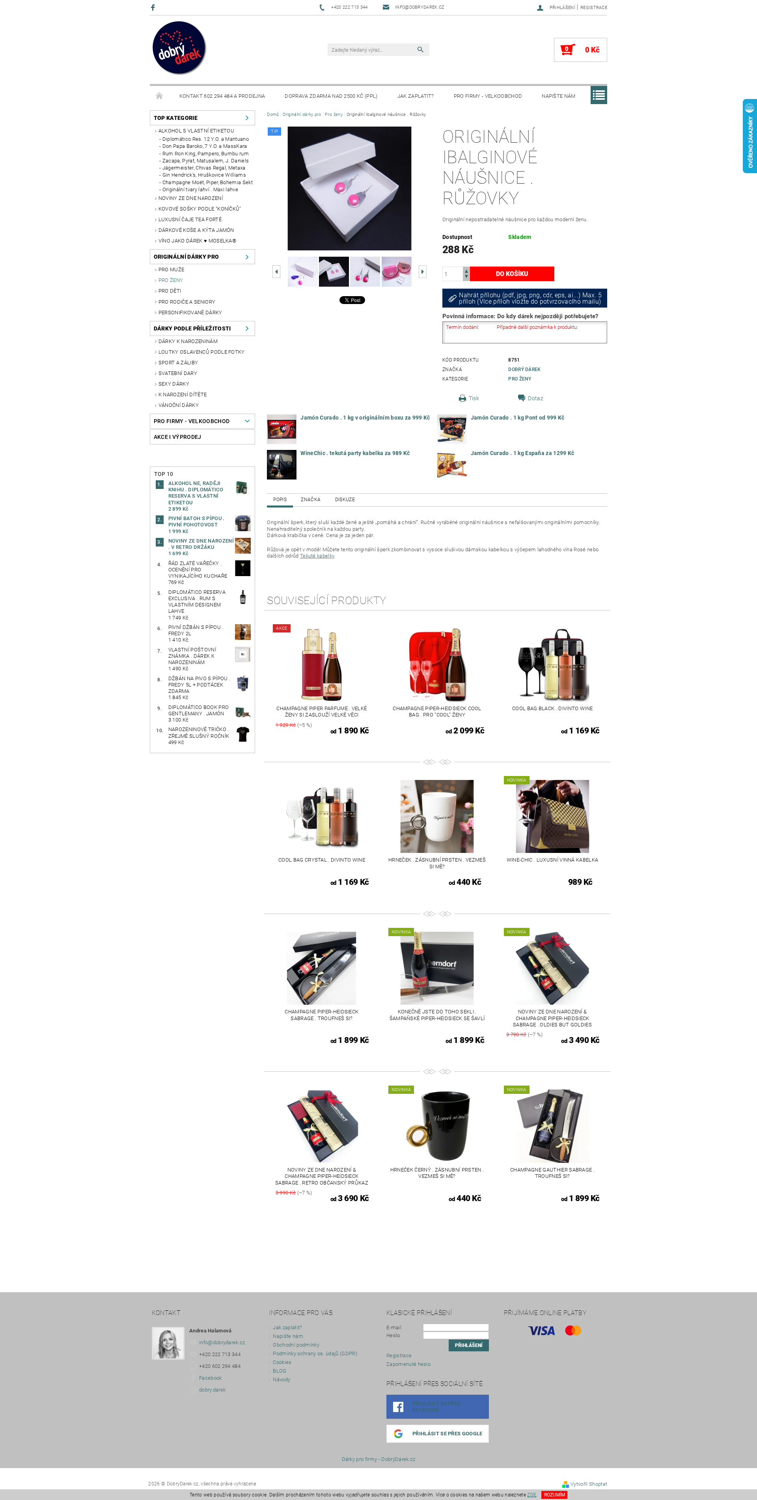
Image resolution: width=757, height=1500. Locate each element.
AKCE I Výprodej (177, 437)
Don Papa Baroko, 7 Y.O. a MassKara (204, 146)
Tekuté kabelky (317, 556)
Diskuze (345, 499)
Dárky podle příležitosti (192, 328)
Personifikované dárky (190, 312)
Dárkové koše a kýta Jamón (196, 230)
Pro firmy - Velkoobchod (488, 96)
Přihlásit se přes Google (447, 1434)
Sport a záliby (178, 363)
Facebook (210, 1378)
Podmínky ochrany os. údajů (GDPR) (315, 1353)
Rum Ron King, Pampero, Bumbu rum (205, 154)
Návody (281, 1379)
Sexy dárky (173, 384)
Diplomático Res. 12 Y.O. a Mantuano (205, 139)
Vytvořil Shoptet (589, 1484)
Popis (280, 499)
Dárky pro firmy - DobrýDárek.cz (379, 1459)
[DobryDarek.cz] (179, 49)
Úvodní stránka (160, 96)
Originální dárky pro (186, 257)
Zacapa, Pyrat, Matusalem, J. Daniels (205, 161)
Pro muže (171, 269)
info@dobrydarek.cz (222, 1342)
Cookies (282, 1362)
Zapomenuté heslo (408, 1364)
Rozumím (554, 1495)
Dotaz (535, 398)
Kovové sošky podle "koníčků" (199, 209)
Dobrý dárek (524, 369)
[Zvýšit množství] (466, 270)
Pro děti (169, 291)
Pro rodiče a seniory (186, 302)
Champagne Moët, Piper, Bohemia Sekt (207, 182)
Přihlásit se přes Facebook (436, 1407)
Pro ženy (170, 280)
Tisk (474, 398)
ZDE (531, 1495)
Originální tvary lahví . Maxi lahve (200, 189)
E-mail (393, 1327)
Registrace (593, 7)
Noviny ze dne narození (190, 198)
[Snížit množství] (466, 277)
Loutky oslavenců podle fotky (201, 352)
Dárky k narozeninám (188, 341)
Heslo (393, 1335)
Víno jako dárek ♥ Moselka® (197, 241)
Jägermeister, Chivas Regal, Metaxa (204, 168)
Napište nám (559, 96)
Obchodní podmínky (296, 1345)
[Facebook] (154, 7)
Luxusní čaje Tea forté (190, 219)
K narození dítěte (182, 394)
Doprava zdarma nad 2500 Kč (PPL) (331, 96)
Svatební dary (177, 373)
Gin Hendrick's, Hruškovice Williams (204, 175)
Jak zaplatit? (415, 96)
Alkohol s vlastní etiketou (196, 131)
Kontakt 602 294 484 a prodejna (222, 96)
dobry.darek (212, 1390)
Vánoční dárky (178, 405)
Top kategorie (176, 118)
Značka (311, 499)
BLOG (279, 1371)
